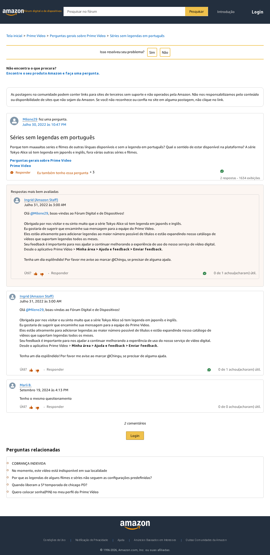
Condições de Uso (55, 540)
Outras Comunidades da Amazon (206, 540)
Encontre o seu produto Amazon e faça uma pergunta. (53, 73)
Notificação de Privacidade (91, 540)
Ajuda (121, 540)
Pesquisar (196, 11)
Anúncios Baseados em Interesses (155, 540)
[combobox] (136, 11)
